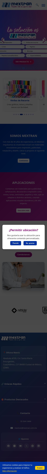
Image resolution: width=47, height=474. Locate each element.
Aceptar (40, 468)
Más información (9, 471)
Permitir (16, 243)
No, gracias (30, 243)
